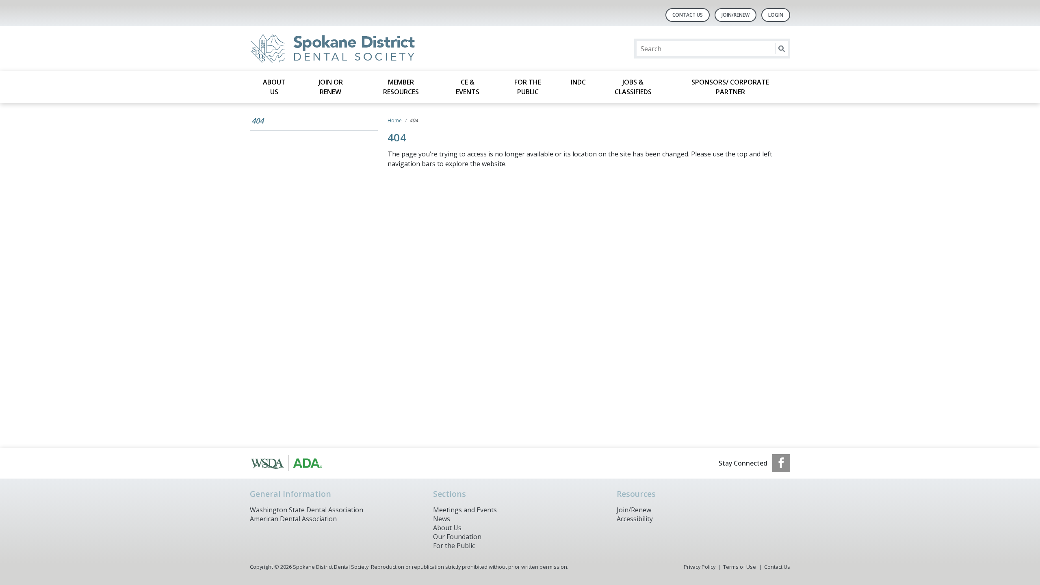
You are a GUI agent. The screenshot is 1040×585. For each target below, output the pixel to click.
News (441, 518)
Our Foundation (457, 536)
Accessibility (635, 518)
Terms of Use (739, 566)
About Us (274, 87)
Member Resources (401, 87)
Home (395, 120)
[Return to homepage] (355, 48)
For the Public (527, 87)
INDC (578, 82)
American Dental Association (293, 518)
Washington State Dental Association (306, 509)
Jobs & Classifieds (633, 87)
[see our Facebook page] (781, 463)
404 (257, 121)
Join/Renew (736, 14)
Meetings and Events (465, 509)
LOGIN (775, 14)
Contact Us (687, 14)
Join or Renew (330, 87)
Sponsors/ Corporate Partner (730, 87)
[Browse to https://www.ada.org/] (291, 463)
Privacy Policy (699, 566)
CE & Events (467, 87)
